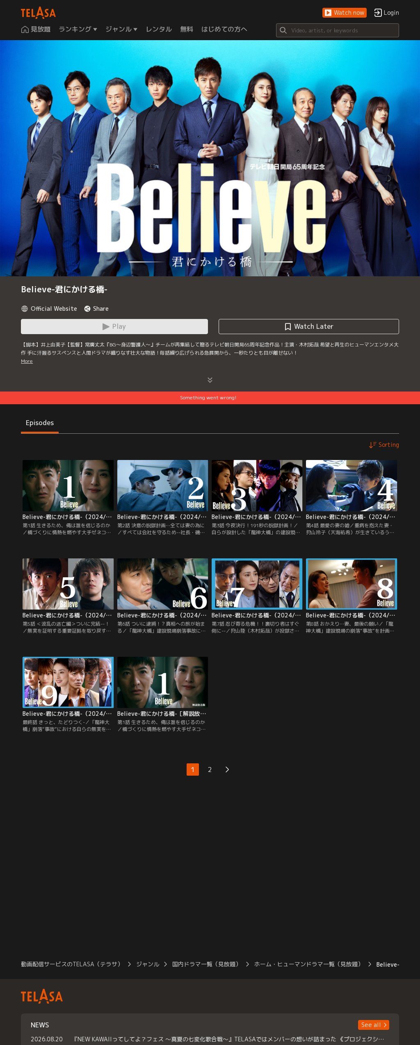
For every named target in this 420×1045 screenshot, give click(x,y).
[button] (344, 13)
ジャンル (147, 964)
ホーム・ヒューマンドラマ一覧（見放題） (308, 964)
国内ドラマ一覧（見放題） (206, 964)
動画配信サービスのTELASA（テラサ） (72, 964)
